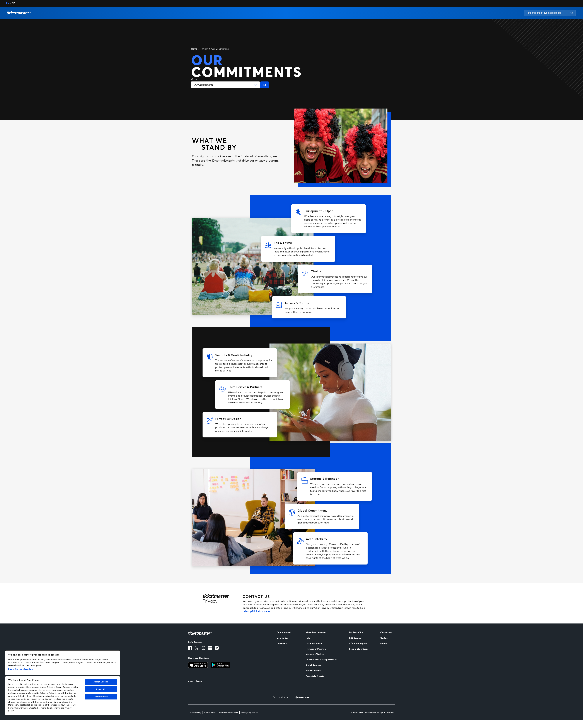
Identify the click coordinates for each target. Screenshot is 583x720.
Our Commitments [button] (220, 48)
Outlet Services (313, 664)
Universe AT (283, 643)
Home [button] (194, 48)
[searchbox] (550, 13)
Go (264, 84)
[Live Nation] (302, 697)
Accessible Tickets (315, 675)
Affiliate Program (358, 643)
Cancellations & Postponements (322, 659)
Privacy (204, 48)
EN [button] (7, 3)
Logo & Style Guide (358, 648)
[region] (62, 682)
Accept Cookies (101, 681)
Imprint (384, 643)
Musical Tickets (313, 670)
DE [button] (13, 3)
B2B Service (355, 637)
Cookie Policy (209, 712)
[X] (197, 648)
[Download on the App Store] (198, 665)
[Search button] (572, 13)
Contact (384, 637)
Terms (199, 681)
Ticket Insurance (314, 643)
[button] (18, 13)
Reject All (100, 689)
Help (308, 637)
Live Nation (282, 637)
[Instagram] (203, 648)
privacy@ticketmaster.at (257, 611)
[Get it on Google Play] (220, 665)
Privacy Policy (195, 712)
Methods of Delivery (316, 654)
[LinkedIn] (217, 648)
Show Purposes (101, 696)
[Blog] (210, 648)
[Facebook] (190, 648)
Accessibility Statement (228, 712)
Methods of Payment (316, 648)
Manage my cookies (249, 712)
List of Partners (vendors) (20, 668)
